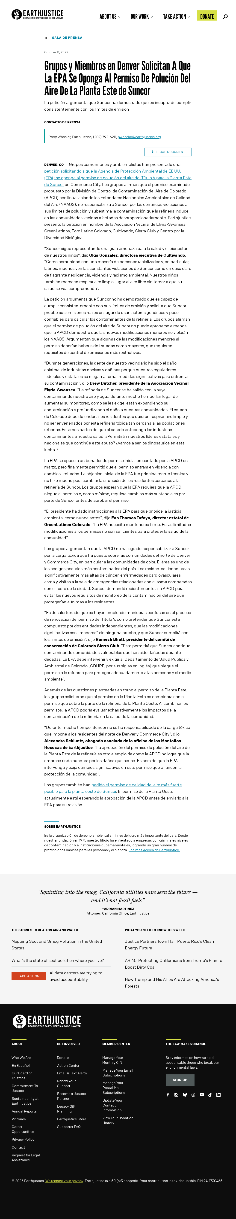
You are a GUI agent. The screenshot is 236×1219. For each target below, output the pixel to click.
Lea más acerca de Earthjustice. (154, 850)
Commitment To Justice (25, 1088)
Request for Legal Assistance (26, 1157)
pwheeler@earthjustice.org (139, 136)
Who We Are (21, 1057)
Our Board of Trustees (22, 1075)
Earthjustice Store (71, 1119)
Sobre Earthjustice (62, 826)
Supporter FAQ (69, 1126)
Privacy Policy (23, 1139)
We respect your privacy (64, 1180)
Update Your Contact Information (112, 1105)
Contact (18, 1147)
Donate (207, 16)
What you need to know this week (155, 930)
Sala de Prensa (67, 37)
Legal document (170, 152)
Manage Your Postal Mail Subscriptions (114, 1087)
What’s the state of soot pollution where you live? (58, 960)
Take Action (174, 16)
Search (224, 15)
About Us (108, 16)
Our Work (140, 16)
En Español (21, 1065)
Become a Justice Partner (71, 1096)
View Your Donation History (118, 1120)
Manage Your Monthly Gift (112, 1060)
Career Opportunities (23, 1129)
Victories (19, 1119)
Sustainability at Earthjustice (25, 1101)
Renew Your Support (66, 1083)
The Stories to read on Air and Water (45, 930)
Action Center (68, 1065)
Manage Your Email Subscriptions (118, 1072)
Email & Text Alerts (72, 1073)
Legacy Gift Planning (66, 1108)
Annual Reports (24, 1111)
